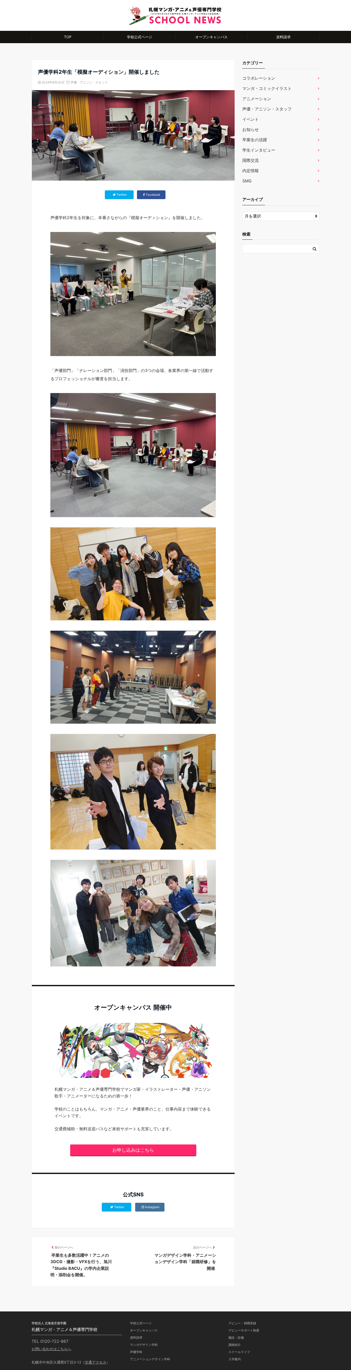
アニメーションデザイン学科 (150, 1359)
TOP (67, 37)
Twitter (119, 1207)
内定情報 (250, 170)
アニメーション (256, 98)
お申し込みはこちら (133, 1150)
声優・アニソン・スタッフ (89, 82)
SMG (247, 180)
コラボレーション (258, 78)
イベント (250, 119)
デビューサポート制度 (243, 1330)
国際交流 (250, 160)
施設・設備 (236, 1337)
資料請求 (283, 37)
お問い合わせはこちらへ (51, 1349)
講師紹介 (234, 1345)
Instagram (152, 1207)
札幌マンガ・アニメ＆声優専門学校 (64, 1329)
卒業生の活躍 (254, 139)
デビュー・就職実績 (242, 1323)
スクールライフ (239, 1352)
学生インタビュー (258, 150)
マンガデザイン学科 (144, 1345)
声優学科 (136, 1352)
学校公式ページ (139, 37)
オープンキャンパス (211, 37)
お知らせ (250, 129)
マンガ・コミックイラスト (267, 88)
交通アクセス (95, 1362)
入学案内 (234, 1359)
